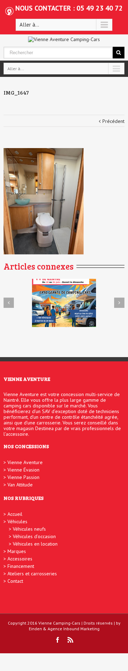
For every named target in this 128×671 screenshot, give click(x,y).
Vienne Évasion (23, 470)
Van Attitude (20, 484)
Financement (20, 566)
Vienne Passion (23, 477)
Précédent (113, 121)
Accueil (14, 514)
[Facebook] (57, 640)
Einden (35, 628)
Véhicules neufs (29, 529)
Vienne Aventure (25, 462)
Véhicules (17, 521)
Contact (15, 581)
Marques (16, 551)
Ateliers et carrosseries (32, 573)
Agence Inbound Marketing (74, 628)
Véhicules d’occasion (34, 536)
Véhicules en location (35, 544)
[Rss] (70, 640)
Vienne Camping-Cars (59, 623)
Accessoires (19, 559)
